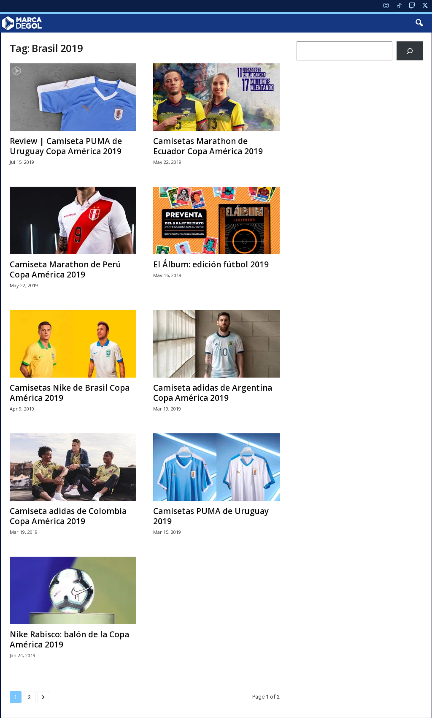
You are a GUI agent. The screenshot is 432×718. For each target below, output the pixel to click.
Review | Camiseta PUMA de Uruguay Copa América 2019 (66, 146)
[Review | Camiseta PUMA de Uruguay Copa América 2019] (73, 97)
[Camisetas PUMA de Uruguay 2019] (216, 467)
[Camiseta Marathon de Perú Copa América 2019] (73, 220)
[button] (419, 23)
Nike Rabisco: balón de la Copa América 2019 (69, 639)
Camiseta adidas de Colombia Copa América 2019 (68, 516)
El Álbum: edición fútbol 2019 (211, 264)
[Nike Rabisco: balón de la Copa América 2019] (73, 590)
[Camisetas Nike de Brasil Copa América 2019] (73, 344)
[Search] (410, 50)
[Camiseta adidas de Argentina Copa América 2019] (216, 344)
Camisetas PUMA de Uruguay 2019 (211, 516)
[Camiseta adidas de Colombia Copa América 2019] (73, 467)
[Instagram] (386, 6)
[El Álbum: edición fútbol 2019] (216, 220)
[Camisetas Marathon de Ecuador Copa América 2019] (216, 97)
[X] (425, 6)
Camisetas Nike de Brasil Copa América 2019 (70, 392)
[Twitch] (412, 6)
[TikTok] (399, 6)
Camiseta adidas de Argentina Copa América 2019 (212, 392)
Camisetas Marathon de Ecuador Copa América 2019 (208, 146)
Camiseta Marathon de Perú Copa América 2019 (65, 269)
